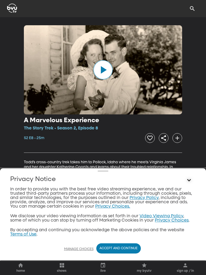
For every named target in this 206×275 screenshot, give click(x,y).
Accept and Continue (119, 248)
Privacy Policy (144, 198)
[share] (163, 138)
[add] (177, 138)
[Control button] (189, 180)
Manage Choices (79, 249)
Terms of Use (23, 234)
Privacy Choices (172, 220)
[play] (103, 69)
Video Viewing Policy (161, 216)
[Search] (192, 8)
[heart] (150, 138)
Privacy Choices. (112, 206)
